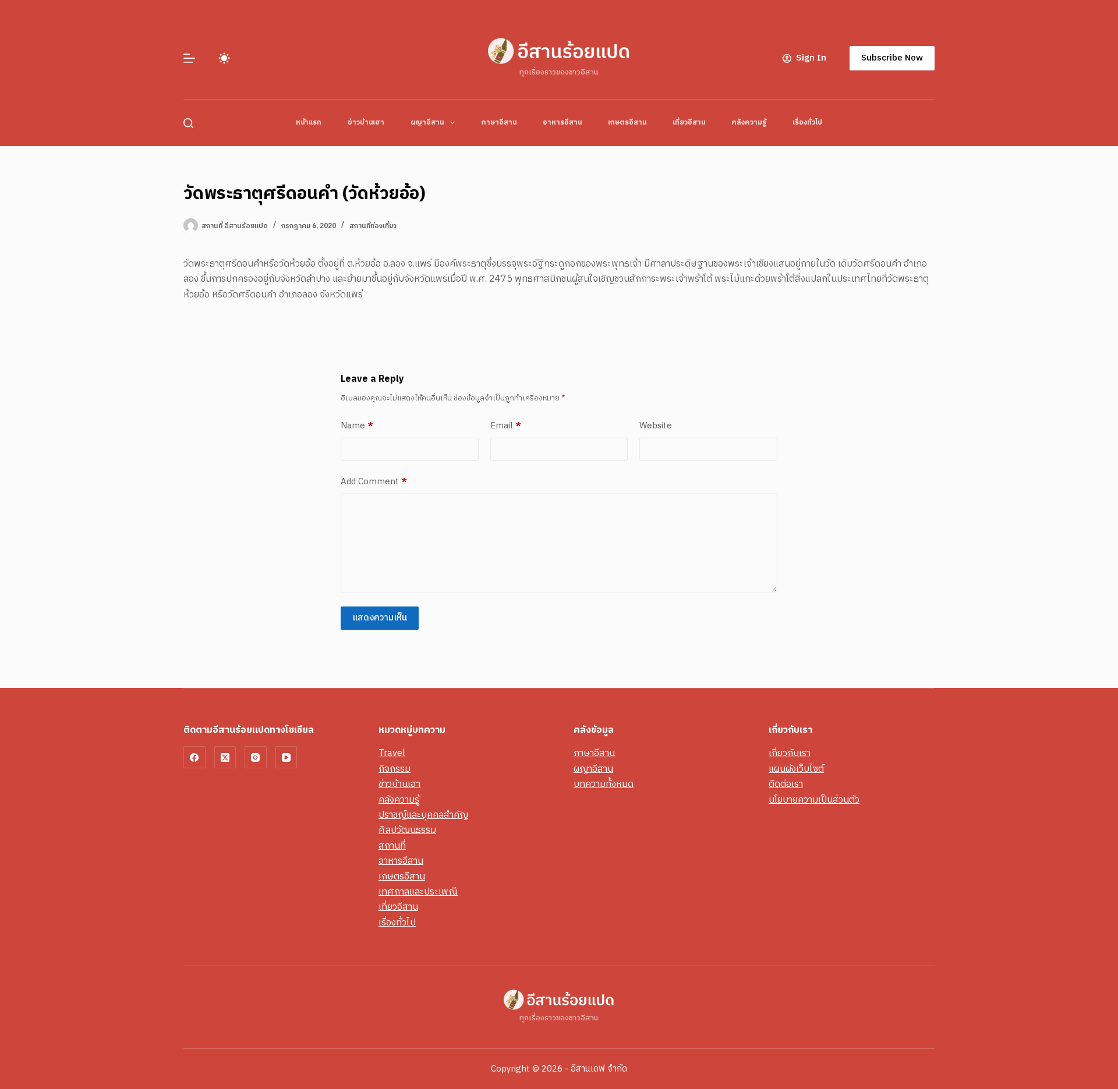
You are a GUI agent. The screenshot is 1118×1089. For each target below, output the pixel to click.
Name (357, 426)
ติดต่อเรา (786, 784)
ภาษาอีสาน (498, 122)
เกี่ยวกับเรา (790, 753)
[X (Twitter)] (225, 757)
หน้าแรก (308, 122)
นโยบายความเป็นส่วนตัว (814, 800)
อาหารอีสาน (562, 122)
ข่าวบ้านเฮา (366, 122)
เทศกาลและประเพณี (418, 892)
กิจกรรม (394, 769)
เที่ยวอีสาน (689, 122)
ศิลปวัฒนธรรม (407, 830)
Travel (391, 753)
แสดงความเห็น (379, 618)
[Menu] (189, 58)
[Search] (188, 123)
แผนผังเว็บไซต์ (796, 769)
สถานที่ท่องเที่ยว (373, 226)
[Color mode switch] (224, 58)
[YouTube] (286, 757)
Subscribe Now (892, 58)
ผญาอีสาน (427, 122)
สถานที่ (392, 846)
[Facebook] (194, 757)
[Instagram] (256, 757)
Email (505, 426)
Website (655, 426)
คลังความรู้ (748, 122)
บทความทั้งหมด (604, 784)
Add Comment (374, 482)
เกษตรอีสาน (627, 122)
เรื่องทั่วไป (807, 122)
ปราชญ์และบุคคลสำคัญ (423, 815)
